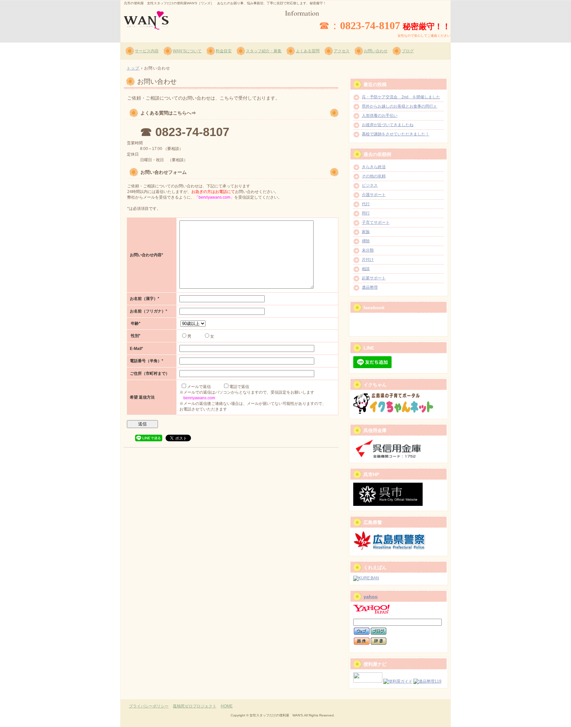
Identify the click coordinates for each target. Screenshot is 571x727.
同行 (366, 213)
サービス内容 (147, 51)
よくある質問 (308, 51)
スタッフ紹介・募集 (264, 51)
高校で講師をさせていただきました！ (395, 134)
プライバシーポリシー (149, 706)
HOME (227, 706)
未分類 (368, 250)
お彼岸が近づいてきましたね (387, 124)
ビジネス (370, 185)
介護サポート (374, 194)
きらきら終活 (374, 167)
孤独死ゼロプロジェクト (194, 706)
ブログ (408, 51)
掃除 (366, 241)
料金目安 (224, 51)
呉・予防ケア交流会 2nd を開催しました (401, 97)
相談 (366, 269)
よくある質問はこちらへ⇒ (168, 113)
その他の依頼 (374, 176)
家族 (366, 231)
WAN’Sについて (187, 51)
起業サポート (374, 278)
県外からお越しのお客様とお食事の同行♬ (399, 106)
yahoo (370, 596)
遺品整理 (370, 287)
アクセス (342, 51)
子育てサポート (376, 222)
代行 (366, 204)
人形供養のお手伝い (380, 115)
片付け (368, 259)
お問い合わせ (376, 51)
